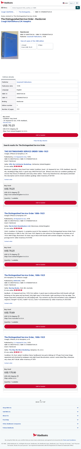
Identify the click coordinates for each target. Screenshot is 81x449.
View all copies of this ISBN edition (32, 41)
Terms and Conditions (69, 440)
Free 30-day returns (40, 140)
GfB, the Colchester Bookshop (20, 164)
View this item (7, 122)
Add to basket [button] (40, 135)
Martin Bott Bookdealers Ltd (19, 226)
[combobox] (43, 7)
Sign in (72, 3)
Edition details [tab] (8, 77)
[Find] (78, 7)
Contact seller (8, 179)
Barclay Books (14, 288)
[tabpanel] (39, 95)
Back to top (40, 402)
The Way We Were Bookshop (19, 350)
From (27, 46)
